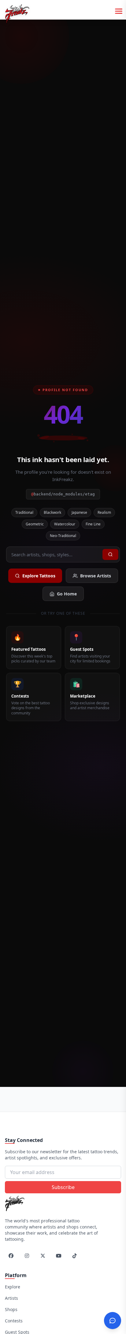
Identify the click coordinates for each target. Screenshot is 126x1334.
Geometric (35, 524)
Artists (11, 1298)
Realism (104, 512)
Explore (12, 1287)
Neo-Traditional (63, 535)
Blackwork (52, 512)
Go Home (67, 594)
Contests (14, 1321)
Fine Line (93, 524)
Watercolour (64, 524)
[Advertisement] (65, 1098)
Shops (11, 1309)
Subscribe (63, 1187)
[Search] (110, 554)
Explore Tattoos (38, 576)
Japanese (79, 512)
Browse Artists (95, 576)
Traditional (24, 512)
